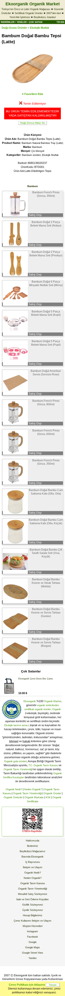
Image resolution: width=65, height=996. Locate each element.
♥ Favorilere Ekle (32, 94)
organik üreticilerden (48, 705)
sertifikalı (29, 709)
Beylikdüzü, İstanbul (45, 17)
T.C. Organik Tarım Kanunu (43, 765)
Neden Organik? (33, 789)
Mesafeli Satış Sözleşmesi (32, 894)
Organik (56, 709)
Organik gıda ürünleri (15, 761)
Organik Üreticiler (13, 797)
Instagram (32, 931)
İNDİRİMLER (7, 22)
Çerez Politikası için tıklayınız (27, 984)
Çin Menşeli (37, 151)
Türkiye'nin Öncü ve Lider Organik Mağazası (26, 9)
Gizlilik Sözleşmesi (32, 904)
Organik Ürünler (52, 793)
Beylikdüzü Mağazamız (32, 851)
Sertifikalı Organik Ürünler (29, 13)
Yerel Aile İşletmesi (20, 17)
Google (32, 942)
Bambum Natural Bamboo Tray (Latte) (42, 143)
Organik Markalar (34, 797)
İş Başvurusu (32, 861)
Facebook (32, 936)
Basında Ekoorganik (33, 856)
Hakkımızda (32, 840)
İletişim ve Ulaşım (32, 867)
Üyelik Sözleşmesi (32, 910)
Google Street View (32, 952)
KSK (48, 797)
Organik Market (52, 701)
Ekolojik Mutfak (39, 27)
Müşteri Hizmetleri (32, 926)
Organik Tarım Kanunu (32, 883)
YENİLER (22, 22)
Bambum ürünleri (31, 155)
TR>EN (60, 22)
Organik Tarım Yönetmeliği (18, 769)
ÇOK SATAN (35, 22)
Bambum (37, 147)
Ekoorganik (30, 701)
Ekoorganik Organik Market (33, 4)
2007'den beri (53, 13)
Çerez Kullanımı (22, 920)
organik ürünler (43, 709)
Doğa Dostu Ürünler (14, 27)
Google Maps (32, 947)
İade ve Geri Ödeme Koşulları (32, 899)
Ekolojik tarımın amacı (16, 725)
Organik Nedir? (14, 789)
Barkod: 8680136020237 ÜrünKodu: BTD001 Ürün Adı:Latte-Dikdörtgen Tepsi (32, 167)
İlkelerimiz (32, 845)
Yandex (32, 958)
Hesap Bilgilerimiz (32, 915)
